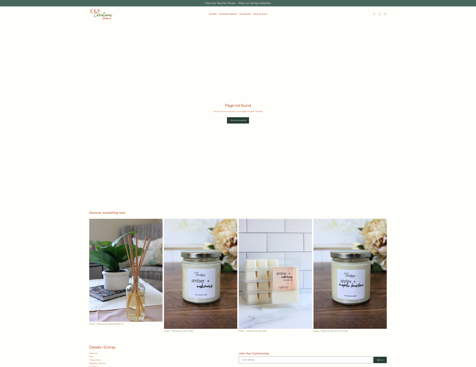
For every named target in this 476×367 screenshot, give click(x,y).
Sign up (380, 360)
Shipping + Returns (97, 363)
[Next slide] (159, 270)
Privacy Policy (95, 360)
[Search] (374, 14)
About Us (93, 353)
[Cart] (385, 14)
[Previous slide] (93, 270)
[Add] (158, 318)
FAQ (91, 356)
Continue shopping (238, 120)
